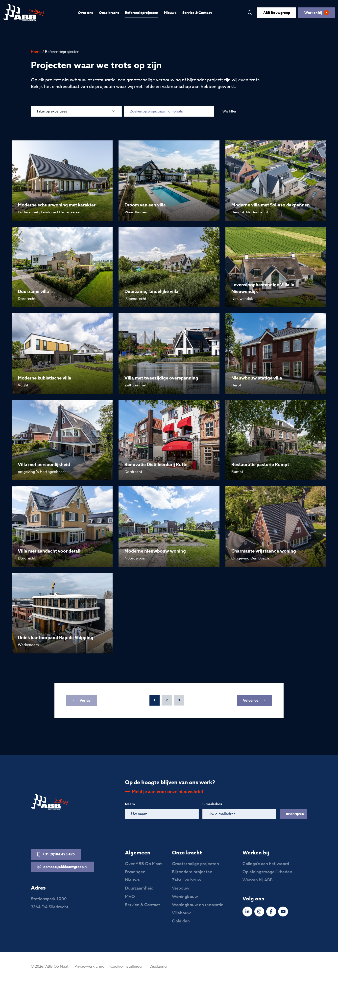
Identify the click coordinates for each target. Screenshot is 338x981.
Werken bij (315, 12)
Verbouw (180, 888)
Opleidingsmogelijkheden (267, 872)
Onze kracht (109, 12)
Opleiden (181, 921)
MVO (130, 896)
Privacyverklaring (89, 966)
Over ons (85, 12)
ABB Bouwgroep (276, 12)
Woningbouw (185, 896)
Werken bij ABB (257, 880)
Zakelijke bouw (186, 880)
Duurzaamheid (139, 888)
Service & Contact (197, 12)
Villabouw (181, 913)
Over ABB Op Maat (143, 864)
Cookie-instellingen (127, 966)
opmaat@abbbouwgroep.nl (65, 867)
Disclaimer (158, 966)
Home (36, 51)
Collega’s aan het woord (265, 864)
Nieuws (170, 12)
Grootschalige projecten (195, 864)
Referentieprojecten (141, 12)
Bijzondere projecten (192, 872)
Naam (130, 804)
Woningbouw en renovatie (197, 905)
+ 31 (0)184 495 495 (58, 854)
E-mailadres (212, 804)
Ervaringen (135, 872)
